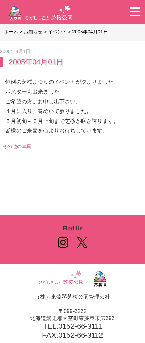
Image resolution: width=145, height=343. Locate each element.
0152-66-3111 (80, 326)
